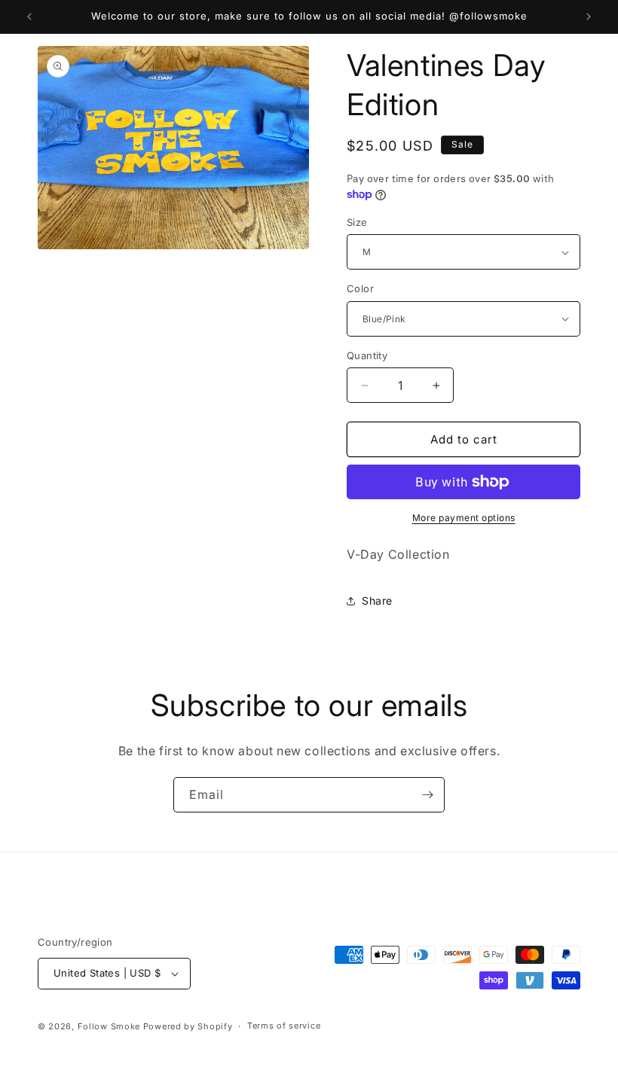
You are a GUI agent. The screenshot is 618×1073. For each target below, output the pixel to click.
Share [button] (377, 600)
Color (360, 288)
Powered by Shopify (188, 1026)
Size (357, 222)
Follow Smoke (109, 1026)
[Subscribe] (427, 794)
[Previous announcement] (29, 16)
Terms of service (283, 1025)
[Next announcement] (588, 16)
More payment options (464, 517)
